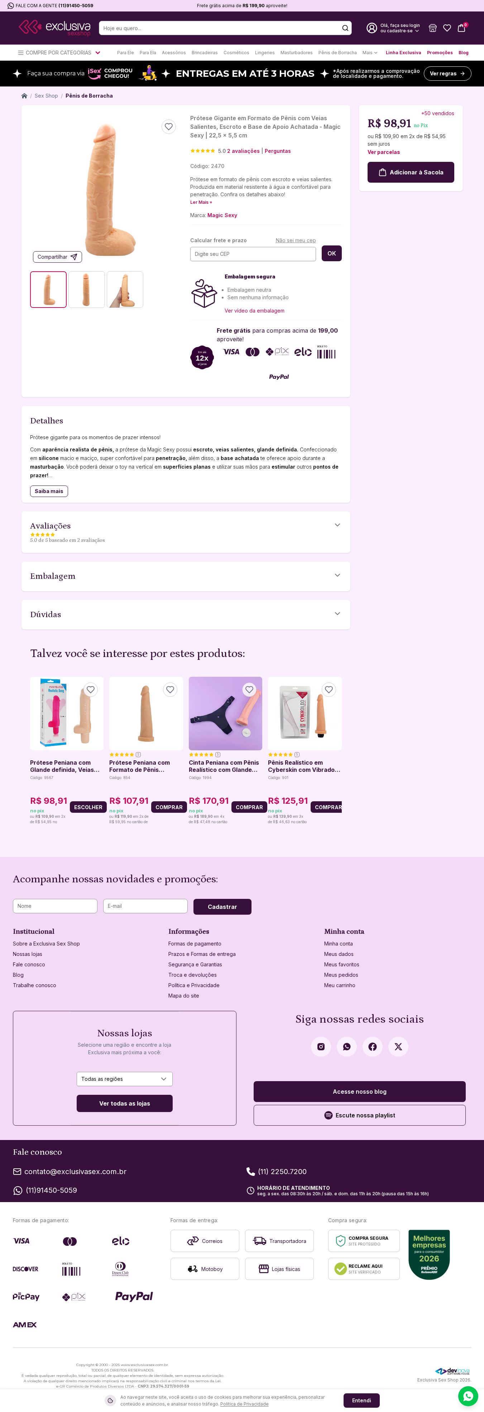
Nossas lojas (27, 954)
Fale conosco (29, 964)
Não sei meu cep (296, 240)
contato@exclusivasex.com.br (75, 1171)
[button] (432, 28)
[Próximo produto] (337, 751)
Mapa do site (183, 996)
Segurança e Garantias (195, 964)
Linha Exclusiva (403, 52)
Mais (368, 52)
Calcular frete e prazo (218, 240)
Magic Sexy (222, 215)
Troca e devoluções (192, 975)
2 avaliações (243, 151)
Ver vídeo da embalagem (254, 311)
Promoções (440, 52)
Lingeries (265, 52)
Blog (464, 52)
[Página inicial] (24, 96)
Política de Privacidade (244, 1404)
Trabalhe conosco (34, 985)
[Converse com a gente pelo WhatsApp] (468, 1396)
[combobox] (125, 1079)
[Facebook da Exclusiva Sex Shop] (373, 1047)
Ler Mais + (201, 202)
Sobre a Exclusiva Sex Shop (46, 943)
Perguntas (278, 151)
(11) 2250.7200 (282, 1171)
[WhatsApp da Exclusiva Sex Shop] (347, 1047)
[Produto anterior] (34, 751)
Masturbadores (297, 52)
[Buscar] (345, 28)
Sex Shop (46, 96)
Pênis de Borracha (337, 52)
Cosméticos (236, 52)
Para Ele (125, 52)
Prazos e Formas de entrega (202, 954)
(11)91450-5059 (75, 5)
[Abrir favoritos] (447, 28)
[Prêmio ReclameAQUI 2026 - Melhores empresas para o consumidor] (429, 1255)
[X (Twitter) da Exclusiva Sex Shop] (398, 1047)
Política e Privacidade (194, 985)
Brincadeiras (205, 52)
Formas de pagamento (194, 943)
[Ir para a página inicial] (54, 28)
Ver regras (443, 73)
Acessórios (174, 52)
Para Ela (148, 52)
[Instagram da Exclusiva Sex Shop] (321, 1047)
